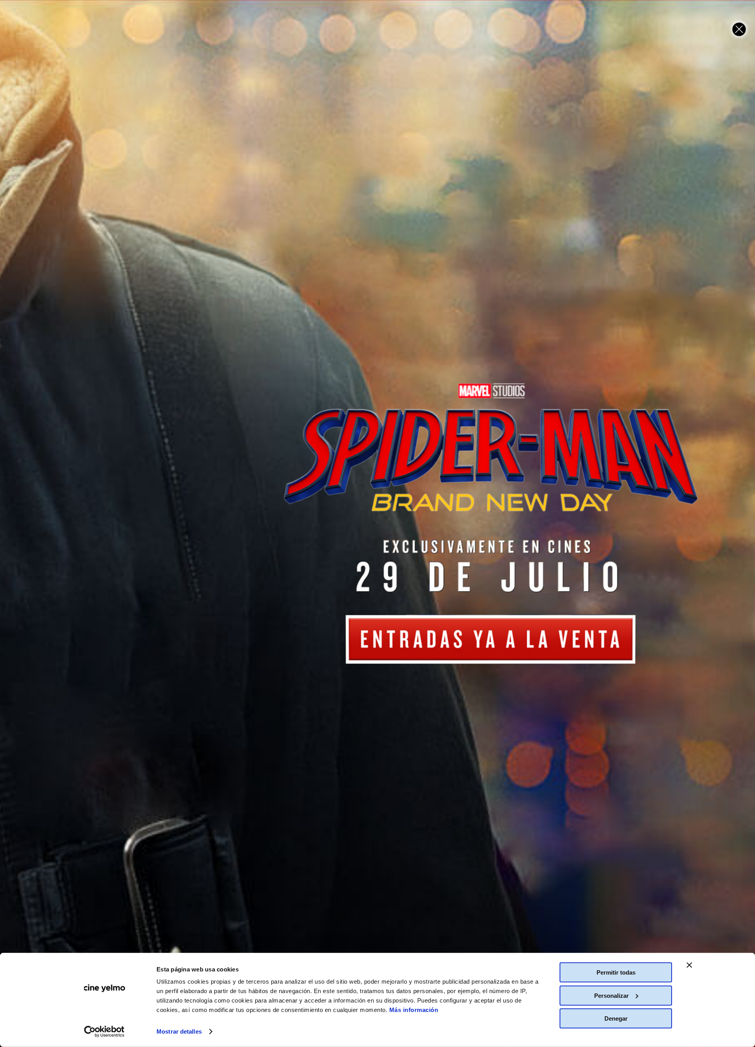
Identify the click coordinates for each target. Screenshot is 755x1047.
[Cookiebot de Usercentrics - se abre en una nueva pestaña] (104, 1032)
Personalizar (611, 995)
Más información (413, 1009)
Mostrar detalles (179, 1031)
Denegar (616, 1018)
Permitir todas (616, 972)
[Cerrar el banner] (689, 965)
